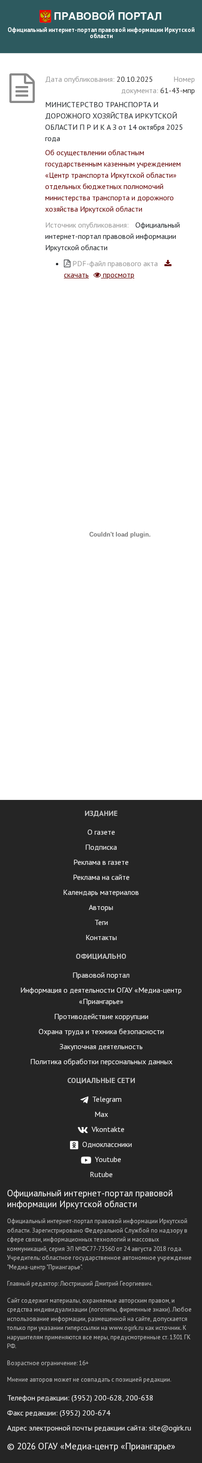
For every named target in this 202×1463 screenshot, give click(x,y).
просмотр (117, 274)
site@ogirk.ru (170, 1427)
